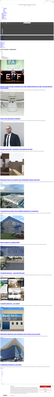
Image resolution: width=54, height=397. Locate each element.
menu (2, 7)
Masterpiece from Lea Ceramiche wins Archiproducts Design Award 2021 (20, 180)
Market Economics (4, 15)
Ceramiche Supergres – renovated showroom (12, 273)
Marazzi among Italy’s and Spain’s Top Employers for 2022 (16, 149)
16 (2, 372)
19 (2, 374)
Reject (45, 391)
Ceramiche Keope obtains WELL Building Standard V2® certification (19, 211)
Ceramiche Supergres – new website (10, 303)
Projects (3, 18)
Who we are (5, 12)
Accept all (45, 386)
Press (4, 10)
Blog (2, 38)
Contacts (4, 11)
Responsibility (3, 14)
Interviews (3, 16)
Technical (1, 44)
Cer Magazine (5, 8)
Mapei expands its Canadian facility (10, 242)
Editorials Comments (4, 13)
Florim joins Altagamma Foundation (10, 118)
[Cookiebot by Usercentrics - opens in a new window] (5, 395)
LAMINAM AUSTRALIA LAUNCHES (11, 364)
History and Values (2, 47)
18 (2, 373)
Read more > (2, 91)
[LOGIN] (45, 2)
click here (35, 391)
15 (2, 371)
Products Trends (4, 17)
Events (1, 42)
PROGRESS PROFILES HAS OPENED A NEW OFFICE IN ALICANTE (20, 334)
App (4, 9)
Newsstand (3, 36)
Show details (12, 395)
